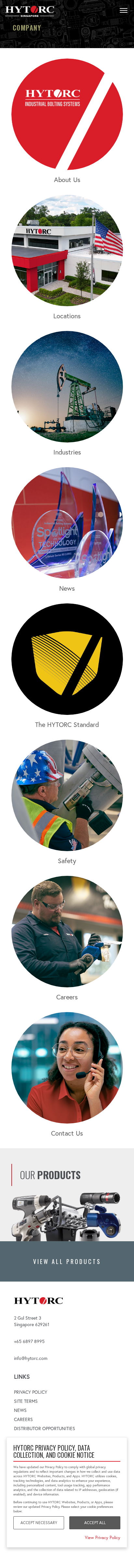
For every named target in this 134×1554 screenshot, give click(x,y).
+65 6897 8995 (29, 1341)
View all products (67, 1261)
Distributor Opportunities (44, 1428)
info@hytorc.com (30, 1358)
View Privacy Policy (102, 1537)
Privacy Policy (30, 1392)
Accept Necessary (38, 1522)
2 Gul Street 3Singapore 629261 (31, 1321)
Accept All (95, 1522)
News (20, 1410)
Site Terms (26, 1401)
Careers (23, 1419)
